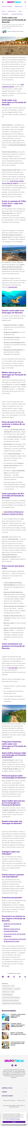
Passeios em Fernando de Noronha (10, 1000)
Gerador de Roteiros (7, 6)
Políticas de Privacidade (14, 1119)
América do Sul (18, 6)
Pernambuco (5, 14)
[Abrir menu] (2, 2)
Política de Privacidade (9, 1100)
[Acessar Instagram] (12, 1065)
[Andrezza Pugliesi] (3, 31)
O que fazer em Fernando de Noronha (11, 997)
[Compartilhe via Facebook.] (8, 977)
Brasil (26, 6)
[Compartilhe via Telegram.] (20, 977)
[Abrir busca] (25, 2)
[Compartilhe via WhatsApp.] (3, 977)
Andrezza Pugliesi (11, 31)
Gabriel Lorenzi (20, 31)
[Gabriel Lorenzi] (5, 31)
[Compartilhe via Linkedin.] (25, 977)
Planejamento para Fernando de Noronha (12, 1003)
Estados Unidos (7, 1096)
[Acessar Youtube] (16, 1065)
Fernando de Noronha (16, 14)
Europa (4, 1092)
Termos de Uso (21, 1100)
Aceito (14, 1122)
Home (3, 11)
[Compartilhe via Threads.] (14, 977)
